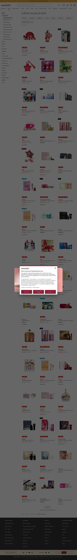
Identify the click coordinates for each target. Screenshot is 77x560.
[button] (62, 268)
